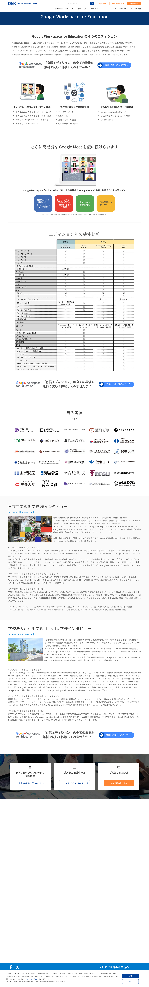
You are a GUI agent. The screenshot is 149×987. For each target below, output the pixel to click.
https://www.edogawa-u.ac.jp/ (22, 634)
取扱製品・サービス (63, 8)
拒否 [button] (130, 981)
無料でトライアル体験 (74, 783)
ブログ (105, 8)
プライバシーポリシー (32, 979)
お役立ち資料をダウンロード (30, 783)
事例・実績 (82, 8)
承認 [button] (130, 976)
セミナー (94, 8)
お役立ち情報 (118, 8)
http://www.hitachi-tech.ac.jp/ (22, 512)
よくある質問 (136, 8)
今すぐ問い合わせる (119, 783)
